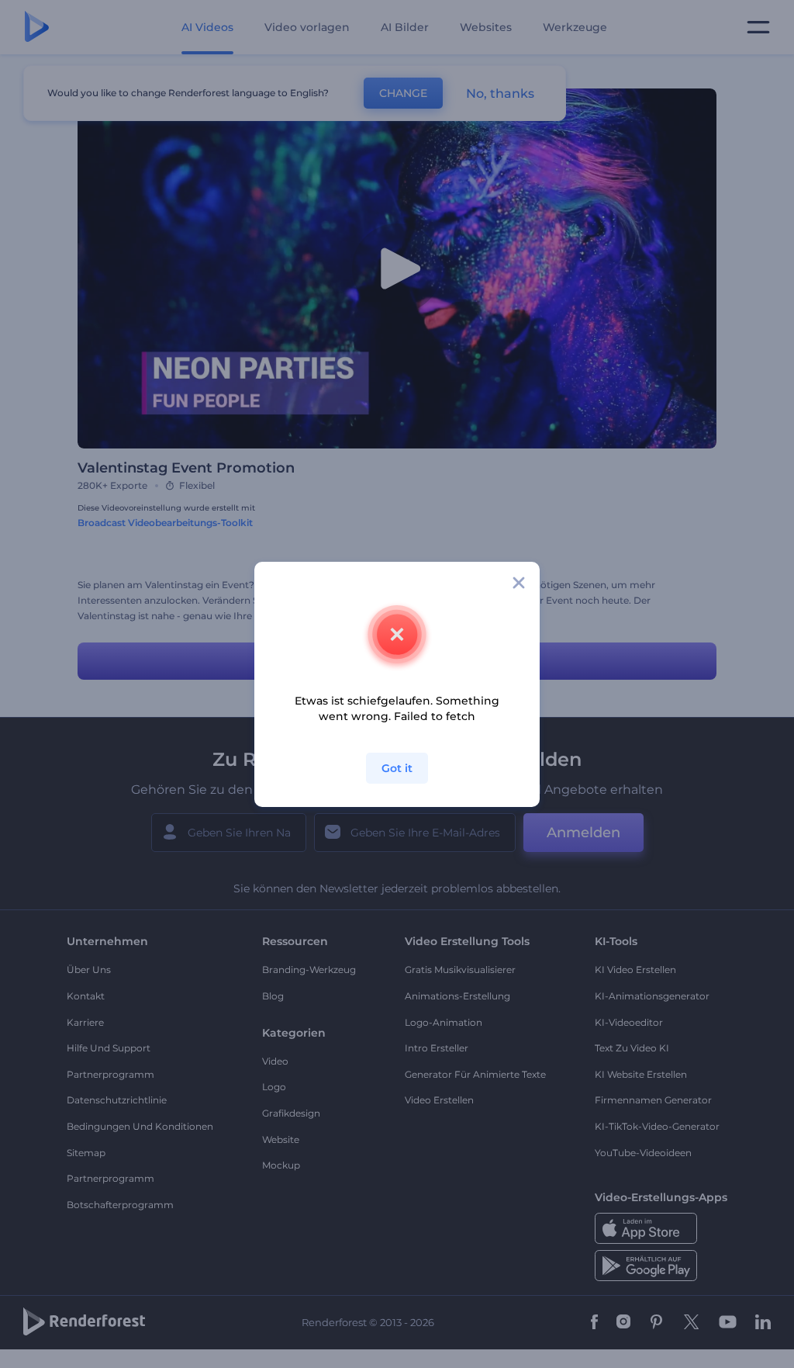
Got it (397, 768)
